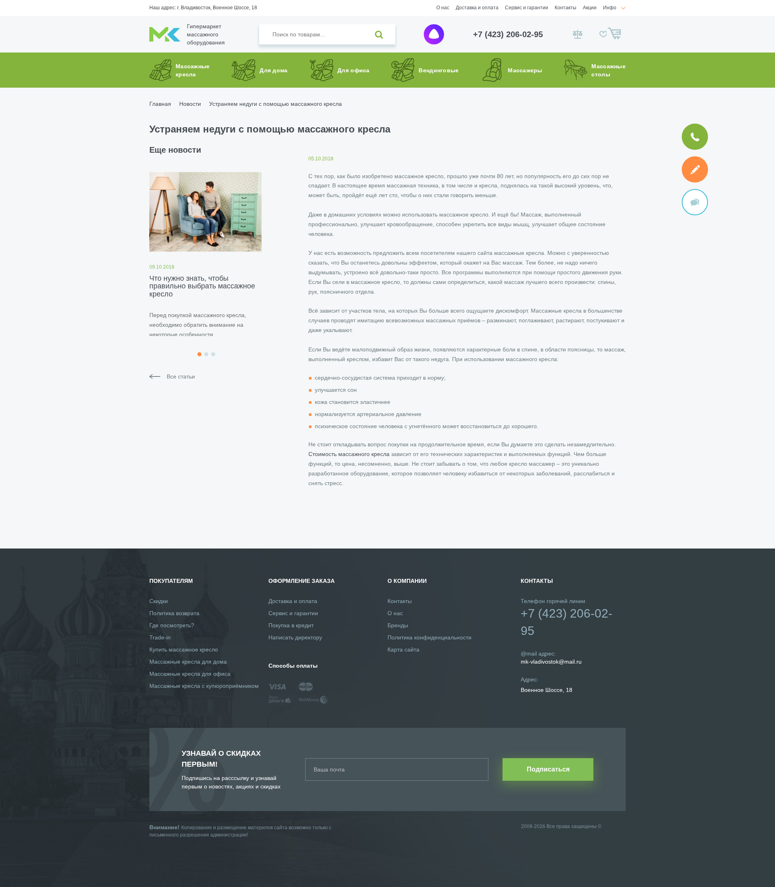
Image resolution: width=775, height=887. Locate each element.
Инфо (609, 8)
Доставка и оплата (477, 8)
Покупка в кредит (291, 625)
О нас (442, 8)
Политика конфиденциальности (429, 637)
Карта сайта (403, 649)
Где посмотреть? (171, 625)
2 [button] (206, 354)
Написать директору (295, 637)
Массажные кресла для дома (188, 661)
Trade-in (160, 637)
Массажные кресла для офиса (189, 674)
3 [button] (213, 354)
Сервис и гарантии (526, 8)
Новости (190, 104)
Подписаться (548, 769)
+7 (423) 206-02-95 (508, 34)
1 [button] (199, 354)
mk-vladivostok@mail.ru (551, 661)
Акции (590, 8)
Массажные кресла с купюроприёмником (204, 686)
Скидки (158, 601)
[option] (205, 254)
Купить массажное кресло (183, 649)
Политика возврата (174, 613)
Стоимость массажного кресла (349, 454)
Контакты (565, 8)
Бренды (398, 625)
